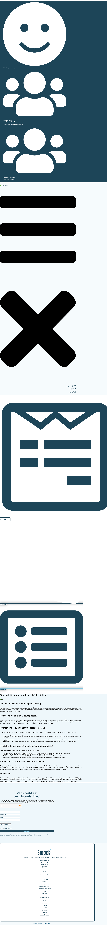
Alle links (44, 893)
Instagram (44, 868)
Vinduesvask (44, 877)
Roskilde (45, 905)
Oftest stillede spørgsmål (44, 884)
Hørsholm (44, 907)
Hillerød (45, 912)
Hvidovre (44, 903)
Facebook (44, 866)
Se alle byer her (44, 915)
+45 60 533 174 (44, 862)
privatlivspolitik (37, 835)
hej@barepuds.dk (44, 860)
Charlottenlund (44, 910)
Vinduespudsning (44, 874)
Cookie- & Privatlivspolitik (44, 886)
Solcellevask (45, 879)
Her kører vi (45, 881)
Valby (44, 900)
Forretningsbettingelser (45, 888)
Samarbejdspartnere (45, 891)
